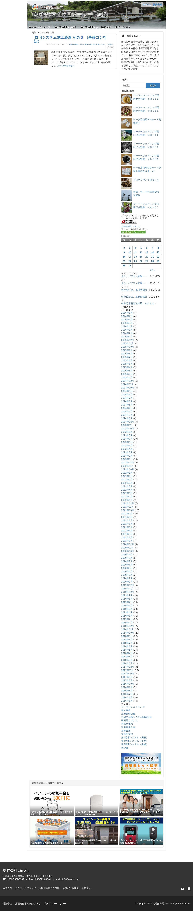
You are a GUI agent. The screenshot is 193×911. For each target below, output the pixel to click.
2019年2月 (127, 619)
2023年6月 (127, 442)
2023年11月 (127, 425)
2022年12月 (127, 462)
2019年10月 (127, 592)
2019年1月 (127, 622)
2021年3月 (127, 534)
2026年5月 (127, 323)
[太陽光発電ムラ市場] (141, 773)
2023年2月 (127, 456)
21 (152, 257)
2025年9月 (127, 350)
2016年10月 (127, 684)
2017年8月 (127, 680)
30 (124, 265)
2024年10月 (127, 387)
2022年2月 (127, 496)
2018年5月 (127, 650)
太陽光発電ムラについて (27, 903)
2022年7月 (127, 479)
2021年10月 (127, 510)
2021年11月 (127, 507)
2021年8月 (127, 517)
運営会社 (7, 903)
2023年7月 (127, 439)
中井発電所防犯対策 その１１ (137, 303)
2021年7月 (127, 520)
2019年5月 (127, 609)
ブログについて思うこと (146, 180)
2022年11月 (127, 466)
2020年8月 (127, 558)
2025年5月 (127, 364)
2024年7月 (127, 398)
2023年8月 (127, 435)
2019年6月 (127, 605)
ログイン (146, 4)
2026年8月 (127, 313)
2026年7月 (127, 316)
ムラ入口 (7, 888)
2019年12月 (127, 585)
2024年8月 (127, 394)
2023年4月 (127, 449)
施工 (112, 47)
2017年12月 (127, 667)
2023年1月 (127, 459)
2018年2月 (127, 660)
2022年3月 (127, 493)
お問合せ (86, 888)
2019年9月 (127, 595)
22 (158, 257)
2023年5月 (127, 445)
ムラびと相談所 (71, 888)
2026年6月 (127, 319)
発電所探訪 (127, 734)
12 (141, 252)
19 (141, 257)
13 (146, 252)
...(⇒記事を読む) (65, 66)
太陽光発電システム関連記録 (80, 45)
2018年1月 (127, 663)
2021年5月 (127, 527)
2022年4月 (127, 490)
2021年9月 (127, 513)
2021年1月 (127, 541)
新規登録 (157, 4)
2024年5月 (127, 405)
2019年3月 (127, 616)
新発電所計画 (128, 727)
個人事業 (126, 710)
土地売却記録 (128, 713)
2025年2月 (127, 374)
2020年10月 (127, 551)
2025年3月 (127, 370)
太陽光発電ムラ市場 (66, 27)
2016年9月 (127, 687)
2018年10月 (127, 633)
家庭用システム (129, 720)
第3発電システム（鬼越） (134, 744)
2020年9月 (127, 554)
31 (129, 265)
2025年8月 (127, 353)
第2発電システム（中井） (134, 741)
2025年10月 (127, 347)
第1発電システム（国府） (103, 45)
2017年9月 (127, 677)
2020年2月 (127, 578)
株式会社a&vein (16, 870)
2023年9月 (127, 432)
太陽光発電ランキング (130, 226)
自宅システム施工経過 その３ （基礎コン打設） (70, 39)
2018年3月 (127, 656)
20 (146, 257)
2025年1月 (127, 377)
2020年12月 (127, 544)
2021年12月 (127, 503)
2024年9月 (127, 391)
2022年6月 (127, 483)
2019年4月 (127, 612)
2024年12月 (127, 381)
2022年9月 (127, 473)
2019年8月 (127, 599)
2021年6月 (127, 524)
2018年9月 (127, 636)
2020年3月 (127, 575)
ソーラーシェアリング (133, 707)
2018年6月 (127, 646)
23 (124, 261)
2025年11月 (127, 343)
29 (158, 261)
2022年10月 (127, 469)
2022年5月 (127, 486)
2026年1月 (127, 336)
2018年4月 (127, 653)
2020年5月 (127, 568)
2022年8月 (127, 476)
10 (129, 252)
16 (124, 257)
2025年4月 (127, 367)
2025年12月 (127, 340)
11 (135, 252)
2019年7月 (127, 602)
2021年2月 (127, 537)
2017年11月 (127, 670)
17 (129, 257)
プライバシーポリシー (55, 903)
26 (141, 261)
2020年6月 (127, 565)
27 (146, 261)
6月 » (152, 270)
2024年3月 (127, 411)
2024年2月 (127, 415)
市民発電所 (127, 724)
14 (152, 252)
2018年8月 (127, 639)
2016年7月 (127, 694)
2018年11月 (127, 629)
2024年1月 (127, 418)
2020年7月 (127, 561)
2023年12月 (127, 422)
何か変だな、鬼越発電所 (134, 290)
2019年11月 (127, 588)
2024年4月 (127, 408)
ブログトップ (123, 27)
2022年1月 (127, 500)
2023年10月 (127, 428)
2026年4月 (127, 326)
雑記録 (124, 747)
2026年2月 (127, 333)
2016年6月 (127, 697)
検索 (153, 85)
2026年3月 (127, 330)
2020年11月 (127, 547)
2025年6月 (127, 360)
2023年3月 (127, 452)
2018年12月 (127, 626)
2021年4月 (127, 530)
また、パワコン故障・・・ (135, 276)
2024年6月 (127, 401)
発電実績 (126, 730)
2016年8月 (127, 690)
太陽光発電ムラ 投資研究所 (96, 27)
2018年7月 (127, 643)
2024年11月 (127, 384)
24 (129, 261)
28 (152, 261)
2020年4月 (127, 571)
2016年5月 (127, 701)
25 (135, 261)
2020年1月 (127, 582)
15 (158, 252)
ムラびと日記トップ (40, 27)
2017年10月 (127, 673)
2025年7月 (127, 357)
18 (135, 257)
